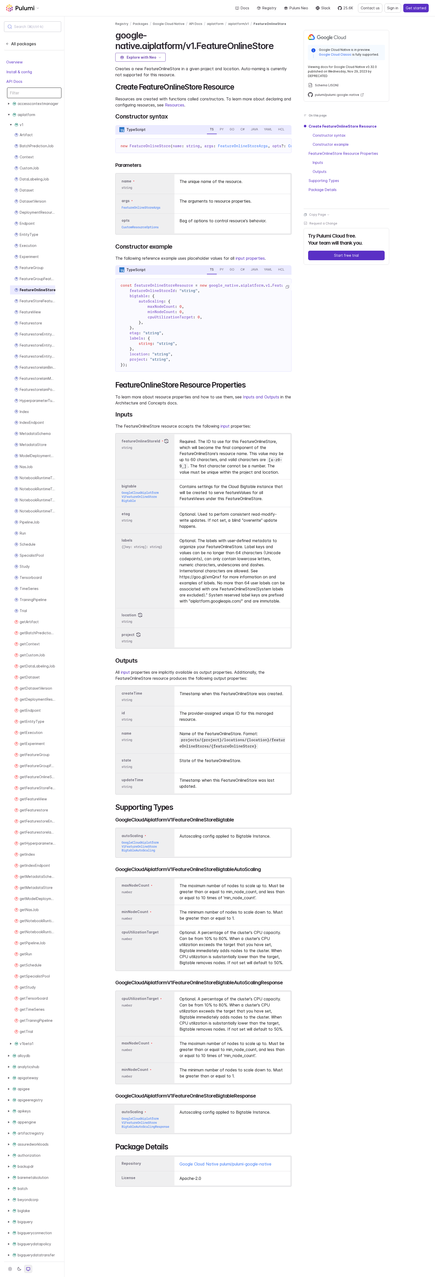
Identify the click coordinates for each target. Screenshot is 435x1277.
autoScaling (132, 836)
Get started (416, 8)
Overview (14, 62)
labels (127, 540)
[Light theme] (10, 1269)
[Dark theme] (19, 1269)
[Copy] (287, 287)
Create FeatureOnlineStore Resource (343, 126)
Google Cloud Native (169, 24)
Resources (174, 104)
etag (126, 514)
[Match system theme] (28, 1269)
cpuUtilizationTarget (140, 932)
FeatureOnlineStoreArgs (243, 146)
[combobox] (32, 26)
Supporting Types (324, 180)
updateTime (132, 780)
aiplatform (215, 24)
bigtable (129, 486)
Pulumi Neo (298, 8)
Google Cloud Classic (335, 54)
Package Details (323, 189)
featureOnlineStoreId (141, 441)
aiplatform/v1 (238, 24)
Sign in (392, 8)
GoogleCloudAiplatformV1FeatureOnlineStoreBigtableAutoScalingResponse (145, 1122)
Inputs (318, 162)
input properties (250, 258)
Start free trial (346, 255)
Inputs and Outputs (261, 396)
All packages (23, 43)
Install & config (19, 71)
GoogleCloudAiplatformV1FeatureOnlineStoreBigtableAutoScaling (140, 846)
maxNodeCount (135, 885)
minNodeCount (135, 912)
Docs (245, 8)
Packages (140, 24)
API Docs (14, 81)
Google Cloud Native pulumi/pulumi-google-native (225, 1164)
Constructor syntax (329, 135)
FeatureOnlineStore (269, 24)
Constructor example (331, 144)
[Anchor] (277, 45)
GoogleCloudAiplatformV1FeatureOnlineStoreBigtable (140, 496)
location (129, 615)
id (123, 713)
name (126, 733)
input (225, 426)
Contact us (370, 8)
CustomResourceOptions (140, 227)
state (126, 760)
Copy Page (317, 214)
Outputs (320, 171)
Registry (269, 8)
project (128, 634)
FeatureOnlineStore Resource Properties (343, 153)
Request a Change (323, 223)
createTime (132, 693)
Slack (325, 8)
